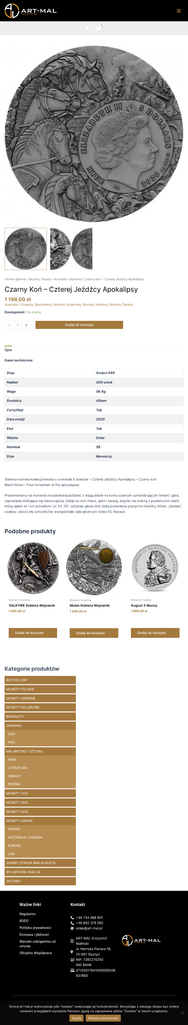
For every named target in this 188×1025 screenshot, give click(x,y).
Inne (12, 759)
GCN (11, 734)
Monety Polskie (20, 689)
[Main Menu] (178, 10)
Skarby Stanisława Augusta (30, 863)
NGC (11, 742)
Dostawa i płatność (34, 935)
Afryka (14, 829)
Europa (14, 845)
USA (11, 854)
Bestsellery (43, 305)
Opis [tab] (8, 350)
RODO (23, 921)
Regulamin (27, 914)
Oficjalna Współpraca (35, 953)
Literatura (17, 768)
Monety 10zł (17, 793)
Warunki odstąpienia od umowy (37, 943)
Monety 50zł (17, 812)
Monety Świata (40, 279)
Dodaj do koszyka (79, 325)
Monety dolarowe (67, 305)
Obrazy (14, 776)
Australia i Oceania (67, 279)
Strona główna (15, 279)
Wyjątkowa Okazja (23, 872)
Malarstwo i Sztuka (24, 751)
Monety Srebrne (95, 305)
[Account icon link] (87, 28)
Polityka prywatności (35, 928)
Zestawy (13, 881)
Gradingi (14, 726)
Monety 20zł (17, 802)
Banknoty (15, 716)
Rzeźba (14, 784)
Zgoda (76, 1018)
